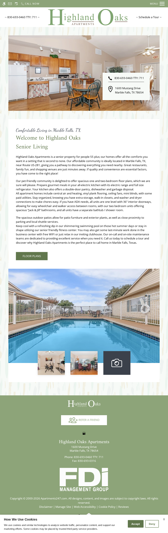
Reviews (123, 507)
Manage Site (63, 507)
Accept (135, 523)
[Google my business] (84, 433)
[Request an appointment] (16, 4)
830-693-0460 (22, 17)
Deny (152, 523)
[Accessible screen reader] (4, 4)
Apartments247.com (54, 498)
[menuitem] (148, 17)
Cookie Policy (107, 507)
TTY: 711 (84, 457)
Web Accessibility (85, 507)
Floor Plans (32, 256)
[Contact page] (10, 4)
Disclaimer (46, 507)
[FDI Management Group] (84, 479)
